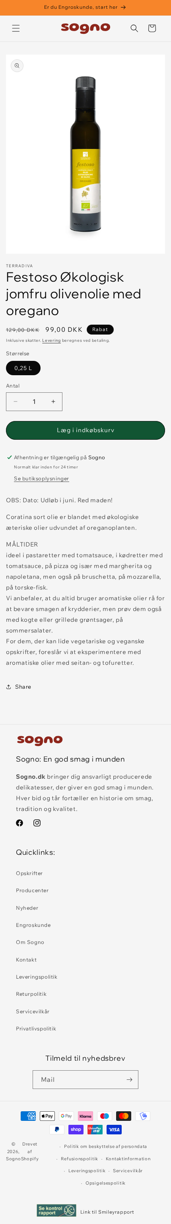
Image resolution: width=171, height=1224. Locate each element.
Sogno (13, 1158)
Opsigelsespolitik (106, 1183)
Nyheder (27, 908)
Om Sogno (30, 942)
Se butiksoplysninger (41, 478)
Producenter (32, 890)
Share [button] (23, 686)
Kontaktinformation (128, 1158)
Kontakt (26, 959)
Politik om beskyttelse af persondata (105, 1146)
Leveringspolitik (37, 976)
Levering (51, 340)
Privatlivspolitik (36, 1028)
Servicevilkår (33, 1011)
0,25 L (23, 368)
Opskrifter (29, 873)
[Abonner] (129, 1079)
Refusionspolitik (79, 1158)
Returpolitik (31, 994)
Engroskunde (33, 925)
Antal (12, 385)
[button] (16, 28)
